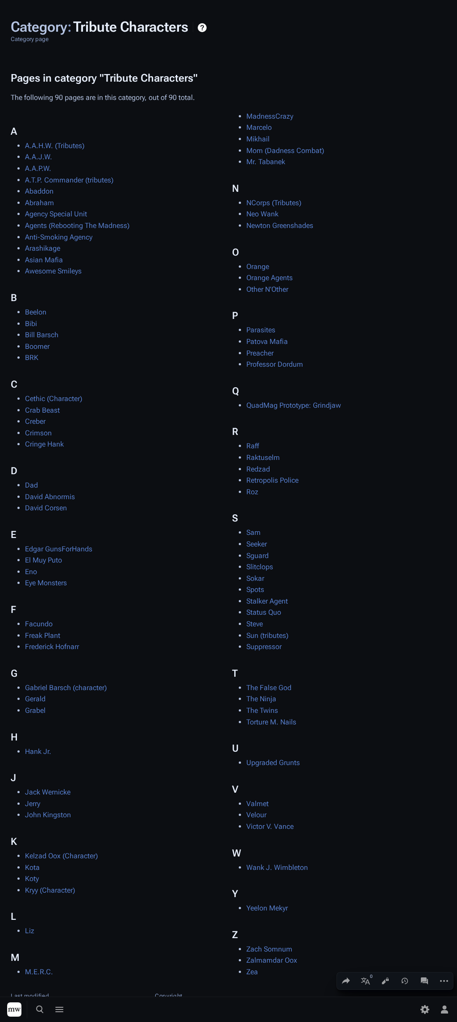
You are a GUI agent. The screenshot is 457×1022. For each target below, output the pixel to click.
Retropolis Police (272, 480)
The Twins (262, 710)
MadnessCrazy (269, 116)
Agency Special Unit (56, 214)
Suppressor (264, 646)
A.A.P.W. (38, 168)
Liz (29, 931)
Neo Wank (262, 214)
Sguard (257, 555)
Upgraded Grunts (273, 762)
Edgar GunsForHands (58, 549)
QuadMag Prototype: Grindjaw (293, 405)
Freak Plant (42, 635)
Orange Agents (269, 277)
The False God (268, 687)
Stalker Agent (267, 601)
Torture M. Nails (271, 722)
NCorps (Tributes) (273, 203)
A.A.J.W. (38, 157)
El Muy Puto (43, 560)
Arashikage (42, 248)
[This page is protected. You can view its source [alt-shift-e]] (385, 981)
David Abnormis (50, 496)
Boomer (37, 346)
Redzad (258, 469)
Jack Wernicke (48, 792)
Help (203, 27)
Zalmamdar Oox (271, 960)
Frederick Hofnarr (52, 646)
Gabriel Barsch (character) (66, 687)
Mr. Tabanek (265, 161)
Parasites (260, 330)
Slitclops (259, 567)
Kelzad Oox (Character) (61, 856)
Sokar (255, 578)
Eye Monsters (46, 583)
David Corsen (46, 508)
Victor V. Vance (270, 826)
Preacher (260, 353)
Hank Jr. (38, 751)
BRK (31, 357)
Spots (255, 589)
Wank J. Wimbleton (277, 867)
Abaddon (39, 191)
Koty (32, 878)
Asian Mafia (44, 260)
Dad (31, 485)
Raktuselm (263, 457)
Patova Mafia (267, 341)
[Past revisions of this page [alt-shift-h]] (405, 981)
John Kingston (48, 815)
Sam (253, 532)
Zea (252, 972)
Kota (32, 867)
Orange (257, 266)
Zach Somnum (269, 949)
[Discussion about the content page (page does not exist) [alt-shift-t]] (424, 981)
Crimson (38, 433)
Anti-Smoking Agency (58, 237)
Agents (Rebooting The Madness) (77, 225)
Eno (31, 571)
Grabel (35, 710)
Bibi (31, 323)
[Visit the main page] (14, 1009)
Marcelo (259, 127)
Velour (256, 815)
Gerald (35, 699)
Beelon (35, 312)
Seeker (256, 544)
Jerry (32, 803)
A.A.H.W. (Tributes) (54, 145)
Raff (252, 446)
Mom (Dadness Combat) (285, 150)
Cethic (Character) (53, 398)
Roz (252, 492)
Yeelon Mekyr (267, 908)
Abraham (39, 203)
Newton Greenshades (279, 225)
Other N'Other (267, 289)
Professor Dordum (274, 364)
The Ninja (261, 699)
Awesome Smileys (53, 271)
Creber (35, 421)
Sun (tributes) (267, 635)
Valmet (257, 803)
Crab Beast (42, 410)
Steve (254, 624)
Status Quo (263, 612)
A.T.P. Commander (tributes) (69, 180)
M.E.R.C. (39, 972)
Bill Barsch (41, 335)
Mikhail (258, 139)
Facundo (39, 624)
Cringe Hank (44, 444)
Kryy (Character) (50, 890)
